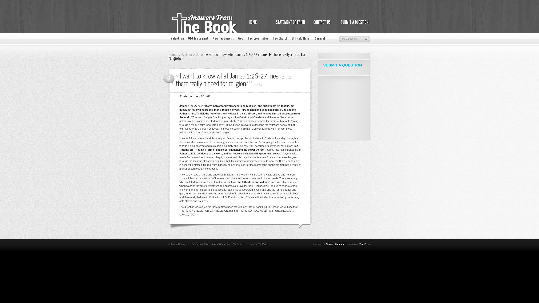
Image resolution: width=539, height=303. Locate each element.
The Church (280, 38)
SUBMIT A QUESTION (342, 65)
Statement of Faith (200, 244)
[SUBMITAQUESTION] (353, 24)
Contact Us (238, 244)
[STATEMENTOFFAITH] (289, 24)
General (320, 38)
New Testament (223, 38)
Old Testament (198, 38)
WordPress (365, 244)
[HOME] (257, 24)
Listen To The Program (259, 244)
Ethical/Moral (301, 38)
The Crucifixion (258, 38)
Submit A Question (177, 244)
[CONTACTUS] (321, 24)
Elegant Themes (335, 244)
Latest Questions (221, 244)
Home (172, 55)
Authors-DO (190, 55)
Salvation (177, 38)
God (241, 38)
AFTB (258, 85)
